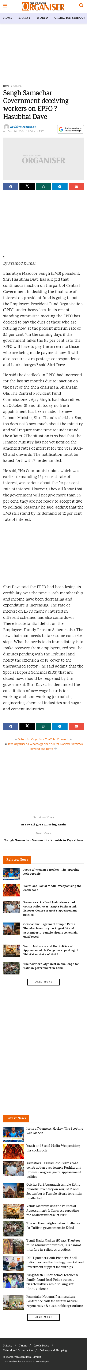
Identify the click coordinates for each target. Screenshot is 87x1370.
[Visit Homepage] (43, 6)
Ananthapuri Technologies (35, 1362)
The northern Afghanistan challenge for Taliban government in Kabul (51, 966)
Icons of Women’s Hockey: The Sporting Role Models (51, 872)
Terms (23, 1346)
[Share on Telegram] (59, 186)
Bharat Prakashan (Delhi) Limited (23, 1357)
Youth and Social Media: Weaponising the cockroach (52, 888)
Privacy (7, 1346)
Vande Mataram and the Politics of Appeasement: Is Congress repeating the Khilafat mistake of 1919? (51, 950)
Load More (43, 982)
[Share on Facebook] (10, 186)
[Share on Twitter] (27, 186)
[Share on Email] (76, 186)
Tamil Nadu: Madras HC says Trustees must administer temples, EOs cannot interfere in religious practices (53, 1245)
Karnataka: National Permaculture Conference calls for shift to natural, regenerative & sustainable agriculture (54, 1302)
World (42, 18)
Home (7, 18)
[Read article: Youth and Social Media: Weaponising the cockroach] (11, 890)
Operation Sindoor (69, 18)
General (18, 86)
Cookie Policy (41, 1346)
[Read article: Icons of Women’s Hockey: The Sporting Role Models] (11, 874)
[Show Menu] (5, 6)
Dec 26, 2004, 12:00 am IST (26, 132)
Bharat (24, 18)
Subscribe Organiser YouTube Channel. (43, 739)
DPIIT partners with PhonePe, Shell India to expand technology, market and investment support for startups (54, 1263)
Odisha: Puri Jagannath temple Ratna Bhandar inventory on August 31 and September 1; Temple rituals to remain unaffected (50, 930)
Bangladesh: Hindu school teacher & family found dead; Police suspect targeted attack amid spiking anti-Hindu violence (52, 1282)
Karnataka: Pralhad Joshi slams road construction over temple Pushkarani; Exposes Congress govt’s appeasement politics (50, 909)
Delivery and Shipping (53, 1351)
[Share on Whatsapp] (43, 186)
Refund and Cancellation (18, 1351)
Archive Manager (23, 127)
